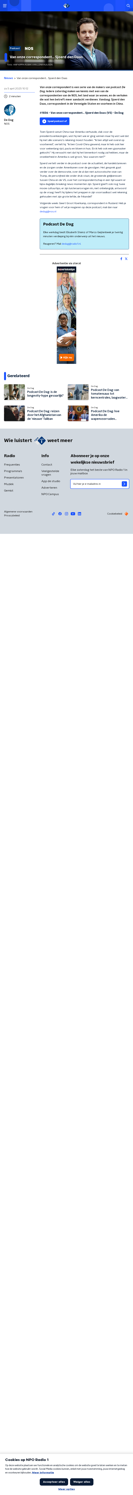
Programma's (13, 471)
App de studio (50, 481)
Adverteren (49, 487)
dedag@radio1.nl (71, 244)
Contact (46, 464)
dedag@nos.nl (48, 211)
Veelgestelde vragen (50, 473)
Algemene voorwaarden (18, 511)
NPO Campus (50, 494)
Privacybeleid (12, 515)
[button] (5, 6)
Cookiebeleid (114, 513)
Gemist (8, 490)
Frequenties (12, 464)
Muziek (9, 484)
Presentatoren (14, 477)
